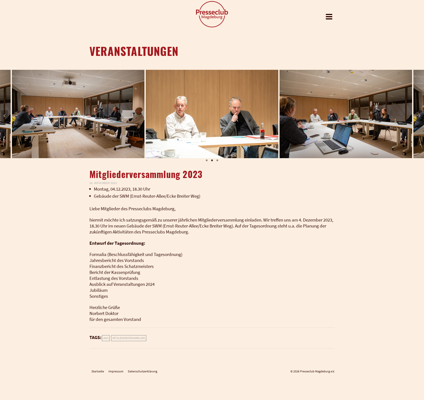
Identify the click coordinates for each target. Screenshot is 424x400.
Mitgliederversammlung (128, 338)
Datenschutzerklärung (142, 371)
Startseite (97, 371)
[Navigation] (329, 16)
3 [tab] (217, 160)
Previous (4, 115)
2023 (105, 338)
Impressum (115, 371)
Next (419, 115)
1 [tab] (206, 160)
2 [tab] (212, 160)
